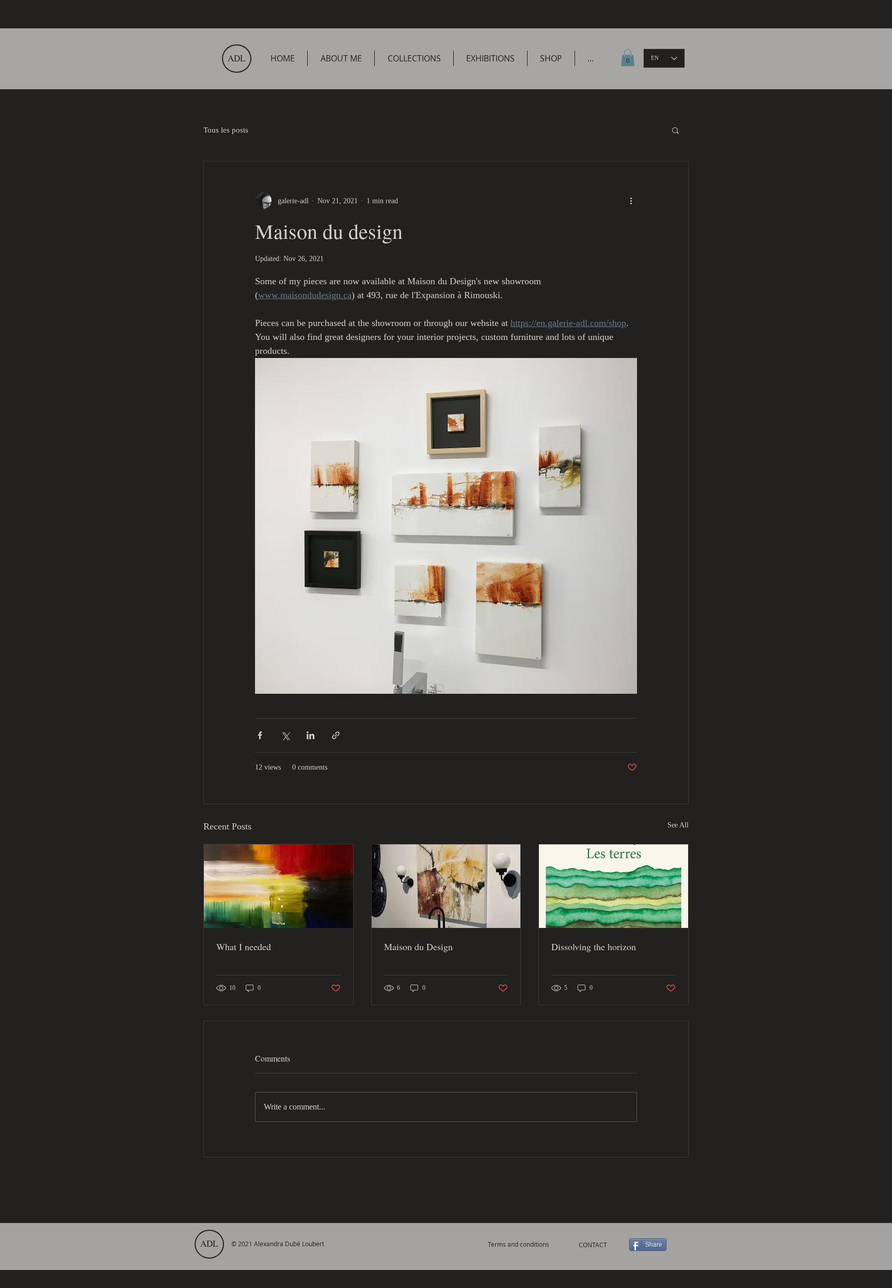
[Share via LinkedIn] (310, 735)
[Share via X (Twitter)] (285, 735)
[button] (675, 130)
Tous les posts (225, 130)
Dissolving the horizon (593, 946)
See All (678, 825)
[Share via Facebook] (260, 735)
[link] (627, 57)
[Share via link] (336, 735)
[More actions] (631, 200)
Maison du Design (418, 946)
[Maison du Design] (446, 886)
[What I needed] (278, 886)
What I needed (243, 946)
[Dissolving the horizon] (613, 886)
